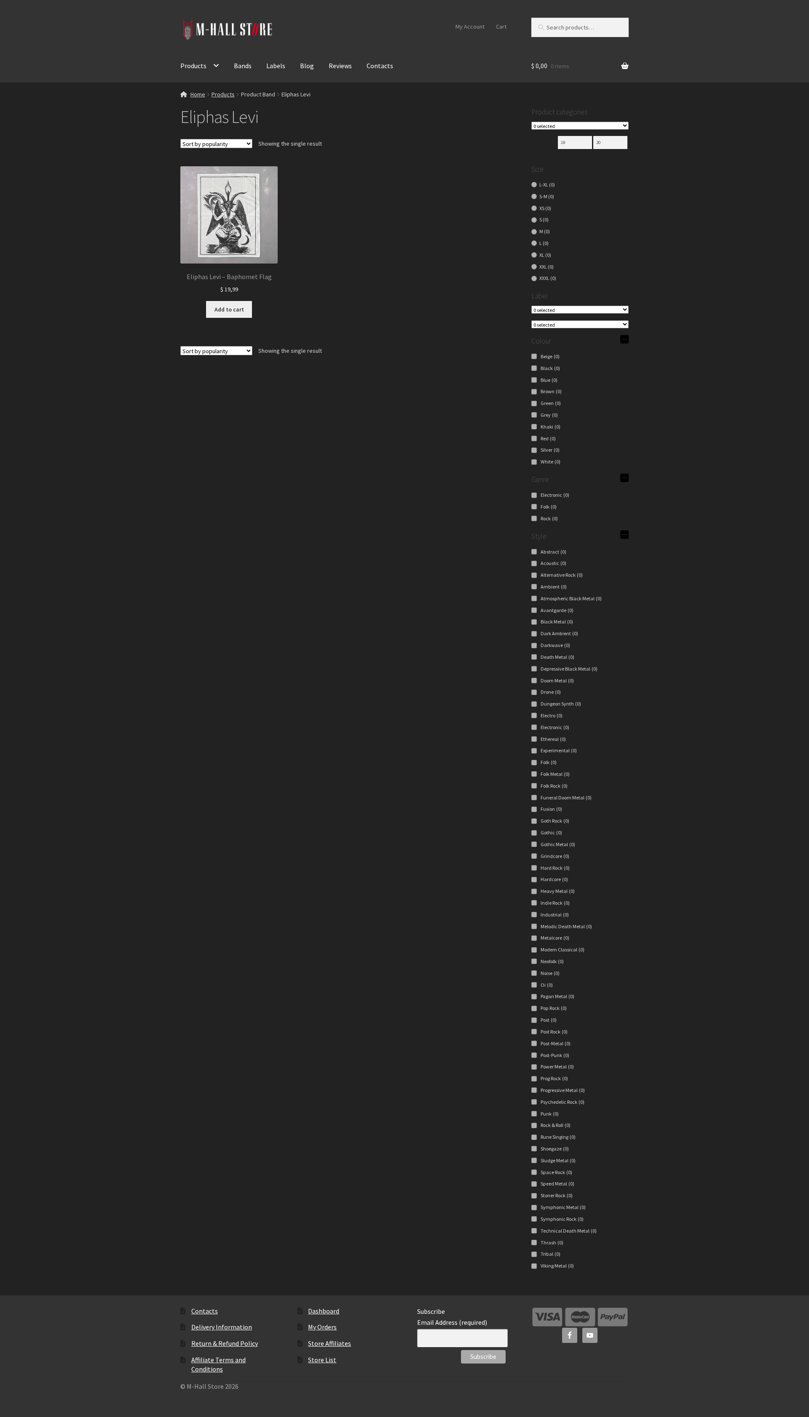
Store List (322, 1360)
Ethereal (553, 739)
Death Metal (557, 657)
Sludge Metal (558, 1160)
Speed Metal (557, 1183)
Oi (547, 985)
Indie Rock (555, 903)
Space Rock (556, 1172)
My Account (470, 26)
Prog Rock (554, 1078)
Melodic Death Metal (566, 926)
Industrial (555, 914)
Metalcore (555, 938)
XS (545, 208)
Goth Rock (555, 821)
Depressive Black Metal (569, 669)
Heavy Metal (558, 891)
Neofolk (552, 961)
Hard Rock (555, 868)
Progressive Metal (563, 1090)
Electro (552, 715)
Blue (549, 380)
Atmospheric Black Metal (571, 598)
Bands (243, 65)
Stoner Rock (557, 1195)
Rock (549, 518)
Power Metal (557, 1066)
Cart (501, 26)
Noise (550, 973)
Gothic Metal (558, 844)
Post (549, 1020)
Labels (275, 65)
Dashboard (323, 1311)
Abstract (553, 552)
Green (551, 403)
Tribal (550, 1254)
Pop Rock (554, 1008)
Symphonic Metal (563, 1207)
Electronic (555, 495)
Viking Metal (557, 1266)
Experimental (559, 750)
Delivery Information (221, 1327)
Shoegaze (555, 1148)
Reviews (340, 65)
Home (197, 94)
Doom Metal (557, 680)
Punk (550, 1114)
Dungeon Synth (561, 704)
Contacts (380, 65)
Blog (307, 65)
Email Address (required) (452, 1322)
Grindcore (555, 856)
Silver (550, 450)
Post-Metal (556, 1043)
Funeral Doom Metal (566, 797)
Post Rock (554, 1031)
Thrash (552, 1242)
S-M (546, 196)
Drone (551, 692)
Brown (551, 391)
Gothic (551, 832)
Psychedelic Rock (562, 1102)
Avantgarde (557, 610)
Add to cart (229, 309)
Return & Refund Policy (224, 1343)
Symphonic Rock (562, 1219)
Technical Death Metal (569, 1231)
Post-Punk (555, 1055)
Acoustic (553, 563)
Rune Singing (558, 1137)
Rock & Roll (556, 1125)
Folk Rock (554, 786)
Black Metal (557, 621)
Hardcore (554, 879)
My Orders (322, 1327)
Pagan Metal (557, 996)
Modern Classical (562, 949)
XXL (546, 267)
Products (193, 65)
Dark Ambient (559, 633)
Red (548, 438)
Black (550, 368)
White (550, 461)
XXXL (547, 278)
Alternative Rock (562, 575)
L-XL (547, 184)
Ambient (554, 586)
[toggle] (624, 339)
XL (545, 255)
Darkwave (555, 645)
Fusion (551, 809)
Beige (550, 356)
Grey (549, 415)
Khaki (550, 427)
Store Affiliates (329, 1343)
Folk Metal (555, 774)
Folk (549, 506)
